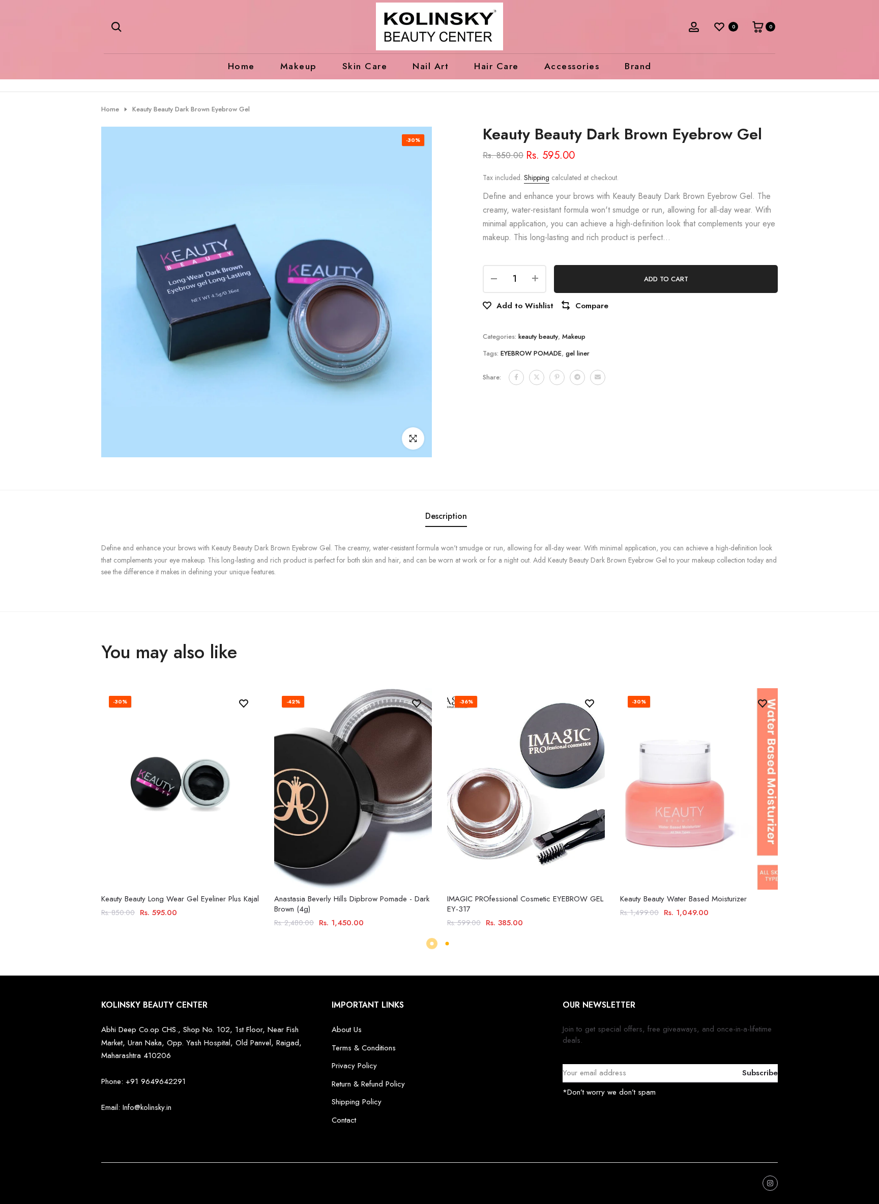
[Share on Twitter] (536, 377)
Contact (344, 1120)
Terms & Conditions (364, 1047)
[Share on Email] (597, 377)
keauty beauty (538, 336)
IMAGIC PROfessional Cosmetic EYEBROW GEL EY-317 (525, 904)
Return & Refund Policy (368, 1084)
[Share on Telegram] (577, 377)
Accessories (572, 66)
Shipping (536, 177)
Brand (638, 66)
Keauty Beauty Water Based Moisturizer (683, 899)
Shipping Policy (357, 1101)
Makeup (298, 66)
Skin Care (365, 66)
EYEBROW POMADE (531, 353)
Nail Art (431, 66)
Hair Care (496, 66)
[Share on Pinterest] (557, 377)
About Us (347, 1029)
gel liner (578, 353)
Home (241, 66)
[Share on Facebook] (516, 377)
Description (446, 516)
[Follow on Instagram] (770, 1183)
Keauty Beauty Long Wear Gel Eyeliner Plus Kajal (180, 899)
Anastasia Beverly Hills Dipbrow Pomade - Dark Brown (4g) (351, 904)
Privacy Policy (354, 1065)
